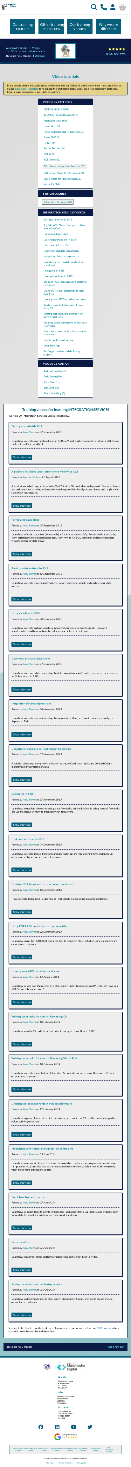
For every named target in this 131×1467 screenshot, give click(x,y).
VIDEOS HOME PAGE (56, 109)
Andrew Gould (30, 477)
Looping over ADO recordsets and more (65, 299)
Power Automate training (30, 1449)
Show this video (22, 457)
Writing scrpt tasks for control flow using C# (39, 1016)
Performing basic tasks (56, 233)
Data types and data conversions (61, 250)
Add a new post (116, 1346)
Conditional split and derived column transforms (41, 748)
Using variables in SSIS (57, 245)
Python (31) (50, 143)
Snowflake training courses (70, 1449)
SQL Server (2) (52, 159)
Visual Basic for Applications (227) (63, 178)
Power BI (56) (51, 137)
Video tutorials (65, 76)
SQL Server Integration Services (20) (64, 166)
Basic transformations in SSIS (60, 239)
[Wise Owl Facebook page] (40, 1427)
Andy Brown (29, 432)
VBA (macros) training (95, 1449)
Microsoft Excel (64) (55, 120)
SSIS (14, 51)
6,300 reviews (115, 54)
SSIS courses (104, 1328)
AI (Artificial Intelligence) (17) (61, 114)
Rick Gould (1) (51, 382)
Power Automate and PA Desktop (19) (64, 131)
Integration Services (33, 51)
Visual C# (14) (51, 184)
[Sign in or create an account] (113, 7)
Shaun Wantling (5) (54, 393)
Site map (49, 1463)
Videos (35, 47)
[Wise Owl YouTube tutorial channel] (73, 1427)
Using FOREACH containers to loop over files (39, 926)
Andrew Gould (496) (55, 371)
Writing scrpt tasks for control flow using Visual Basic (63, 315)
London (60, 1392)
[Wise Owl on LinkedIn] (57, 1427)
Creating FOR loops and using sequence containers (42, 884)
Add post (40, 55)
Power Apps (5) (52, 126)
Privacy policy (81, 1463)
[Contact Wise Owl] (103, 7)
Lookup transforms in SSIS (58, 276)
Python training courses (57, 1449)
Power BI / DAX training (43, 1449)
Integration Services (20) (58, 202)
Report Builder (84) (54, 148)
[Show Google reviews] (65, 1439)
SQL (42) (49, 154)
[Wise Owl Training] (8, 9)
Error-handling (52, 345)
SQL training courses (83, 1449)
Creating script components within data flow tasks (41, 1103)
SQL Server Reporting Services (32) (64, 173)
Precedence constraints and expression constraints (42, 1148)
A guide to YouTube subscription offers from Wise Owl (44, 471)
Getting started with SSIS (58, 219)
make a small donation (26, 88)
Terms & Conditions (65, 1463)
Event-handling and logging (59, 340)
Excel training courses (18, 1449)
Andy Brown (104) (53, 376)
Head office (62, 1377)
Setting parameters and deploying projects (37, 1284)
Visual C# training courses (109, 1449)
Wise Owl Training (16, 47)
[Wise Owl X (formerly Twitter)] (90, 1427)
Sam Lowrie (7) (52, 387)
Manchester (63, 1407)
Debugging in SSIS (54, 270)
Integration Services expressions (61, 256)
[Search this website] (94, 7)
